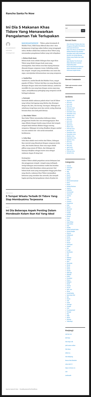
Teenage (69, 304)
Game (68, 220)
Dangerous (70, 203)
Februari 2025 (71, 128)
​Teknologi (70, 321)
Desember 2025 (71, 112)
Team (68, 302)
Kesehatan (70, 252)
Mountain (69, 263)
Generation (70, 224)
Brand (68, 184)
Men (68, 261)
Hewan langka (71, 231)
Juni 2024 (69, 143)
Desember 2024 (71, 132)
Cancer (69, 188)
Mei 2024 (69, 145)
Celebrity (69, 190)
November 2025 (71, 113)
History (69, 233)
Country (69, 201)
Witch (68, 317)
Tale (68, 301)
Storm (68, 299)
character (69, 194)
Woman (69, 319)
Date (68, 205)
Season (69, 286)
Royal (68, 284)
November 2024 (71, 134)
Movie (68, 265)
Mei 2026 (69, 106)
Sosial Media (70, 293)
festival (69, 214)
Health (69, 227)
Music (68, 267)
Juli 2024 (69, 142)
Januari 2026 (70, 110)
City (68, 197)
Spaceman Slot (71, 295)
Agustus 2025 (70, 117)
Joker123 (67, 353)
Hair (68, 226)
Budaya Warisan (71, 186)
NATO (68, 269)
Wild (68, 316)
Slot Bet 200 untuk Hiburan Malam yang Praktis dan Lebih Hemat (75, 57)
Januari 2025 (70, 130)
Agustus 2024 (70, 140)
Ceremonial (70, 192)
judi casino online (70, 345)
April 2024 (70, 147)
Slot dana (68, 349)
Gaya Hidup (70, 222)
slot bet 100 (68, 334)
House (68, 242)
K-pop (68, 250)
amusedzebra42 (10, 48)
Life (68, 256)
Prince (68, 280)
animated (69, 167)
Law (68, 254)
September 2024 (71, 138)
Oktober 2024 (70, 136)
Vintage (69, 312)
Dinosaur (69, 209)
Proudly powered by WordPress (28, 389)
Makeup (69, 257)
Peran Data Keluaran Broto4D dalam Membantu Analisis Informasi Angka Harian (75, 68)
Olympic (69, 274)
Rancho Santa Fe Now (20, 13)
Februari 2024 (71, 151)
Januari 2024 (70, 153)
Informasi (69, 244)
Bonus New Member (71, 360)
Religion (69, 282)
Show (68, 291)
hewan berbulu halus (73, 229)
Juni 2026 (69, 104)
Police (68, 276)
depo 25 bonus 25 (70, 368)
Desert (68, 207)
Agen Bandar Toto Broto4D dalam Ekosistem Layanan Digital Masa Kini (74, 62)
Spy (68, 297)
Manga (69, 259)
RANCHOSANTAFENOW (30, 43)
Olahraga (69, 272)
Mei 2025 (69, 123)
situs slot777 (69, 364)
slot (66, 371)
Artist (68, 173)
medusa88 (68, 375)
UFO (68, 308)
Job (68, 248)
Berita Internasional (72, 181)
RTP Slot (67, 338)
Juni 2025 (69, 121)
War (68, 314)
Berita (68, 179)
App (68, 171)
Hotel (68, 241)
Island (68, 246)
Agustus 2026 (71, 100)
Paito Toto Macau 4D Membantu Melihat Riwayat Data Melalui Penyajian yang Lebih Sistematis (76, 51)
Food (68, 218)
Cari (66, 28)
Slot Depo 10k (69, 341)
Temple (69, 306)
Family (69, 212)
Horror (69, 239)
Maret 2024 (70, 149)
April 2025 (70, 125)
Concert (69, 199)
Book (68, 182)
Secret (68, 287)
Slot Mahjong (69, 356)
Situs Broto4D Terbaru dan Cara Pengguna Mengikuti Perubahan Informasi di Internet (76, 46)
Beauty (69, 177)
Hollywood (70, 235)
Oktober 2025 (70, 115)
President (69, 278)
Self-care (69, 289)
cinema (69, 196)
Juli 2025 (69, 119)
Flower (69, 216)
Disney (69, 211)
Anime (68, 169)
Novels (69, 271)
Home (68, 237)
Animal (69, 166)
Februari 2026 (71, 108)
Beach (68, 175)
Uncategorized (10, 53)
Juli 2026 (69, 102)
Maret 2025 (70, 127)
